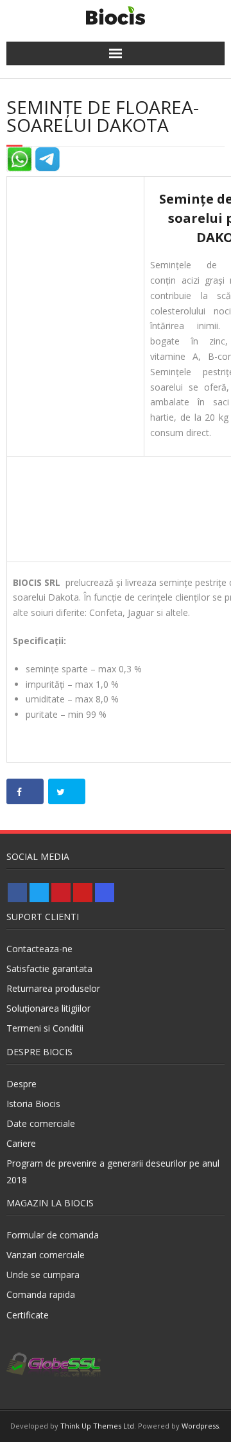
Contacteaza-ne (39, 949)
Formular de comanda (52, 1235)
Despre (21, 1084)
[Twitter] (39, 892)
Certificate (27, 1315)
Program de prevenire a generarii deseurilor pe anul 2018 (112, 1171)
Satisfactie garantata (49, 968)
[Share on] (25, 791)
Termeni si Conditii (44, 1028)
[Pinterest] (61, 892)
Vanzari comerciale (45, 1255)
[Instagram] (104, 892)
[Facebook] (17, 892)
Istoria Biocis (33, 1104)
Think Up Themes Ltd (97, 1425)
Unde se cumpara (43, 1274)
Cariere (21, 1143)
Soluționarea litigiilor (48, 1008)
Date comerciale (40, 1123)
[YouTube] (82, 892)
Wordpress (200, 1425)
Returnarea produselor (53, 988)
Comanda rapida (40, 1294)
